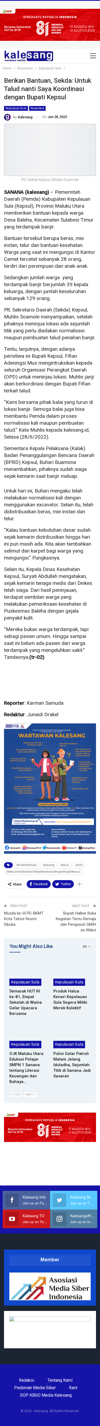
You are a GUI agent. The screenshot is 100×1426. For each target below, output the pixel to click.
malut (78, 865)
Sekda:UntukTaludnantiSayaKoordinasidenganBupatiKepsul (43, 871)
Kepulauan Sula (16, 108)
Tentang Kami (60, 1380)
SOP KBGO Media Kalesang (46, 1395)
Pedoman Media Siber (35, 1387)
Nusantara (37, 108)
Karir (73, 1387)
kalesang (48, 865)
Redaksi (26, 1380)
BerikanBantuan (27, 865)
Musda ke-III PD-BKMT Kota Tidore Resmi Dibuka (23, 919)
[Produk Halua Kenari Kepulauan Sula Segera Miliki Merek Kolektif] (72, 973)
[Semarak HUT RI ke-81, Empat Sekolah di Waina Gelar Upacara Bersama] (28, 973)
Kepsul (65, 865)
